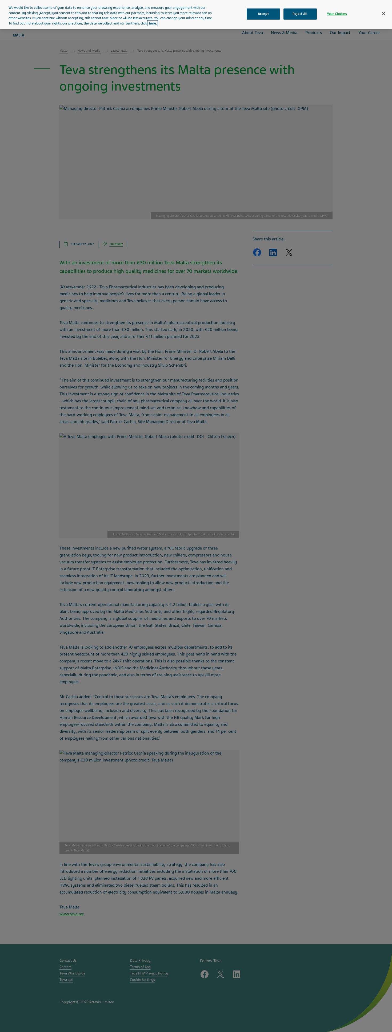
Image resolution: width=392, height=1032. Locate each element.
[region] (196, 14)
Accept (263, 14)
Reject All (300, 14)
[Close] (383, 14)
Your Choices (337, 14)
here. (152, 23)
